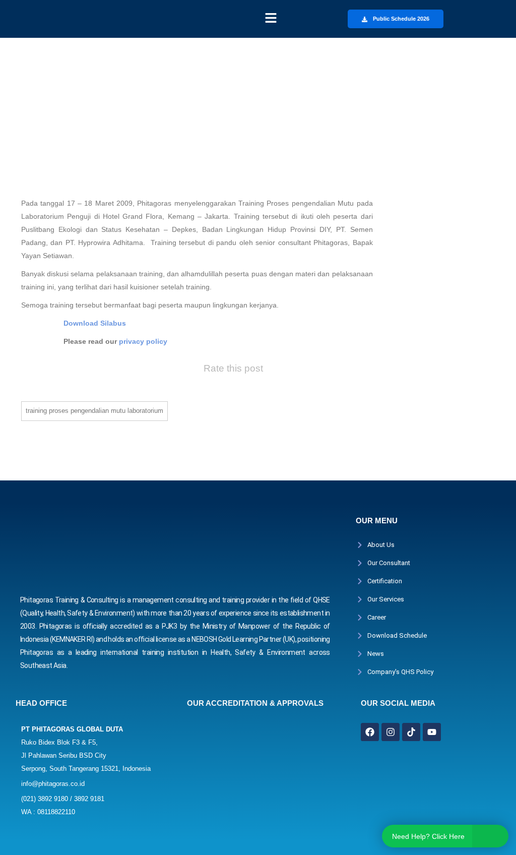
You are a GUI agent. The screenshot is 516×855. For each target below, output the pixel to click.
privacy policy (143, 341)
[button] (271, 19)
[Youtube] (432, 732)
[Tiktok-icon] (411, 732)
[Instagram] (390, 732)
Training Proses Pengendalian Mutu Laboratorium (94, 410)
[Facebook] (370, 732)
